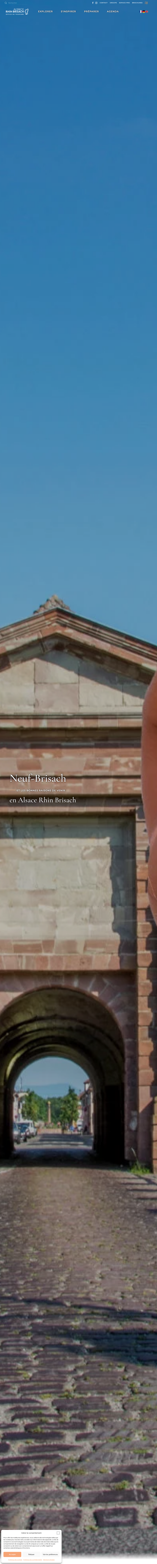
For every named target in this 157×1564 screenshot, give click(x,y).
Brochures (137, 3)
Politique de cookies (15, 1560)
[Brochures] (146, 3)
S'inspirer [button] (68, 11)
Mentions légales (49, 1560)
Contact (104, 3)
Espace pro (124, 3)
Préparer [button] (91, 11)
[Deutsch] (143, 11)
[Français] (140, 11)
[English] (146, 11)
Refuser (31, 1554)
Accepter (12, 1554)
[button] (58, 1533)
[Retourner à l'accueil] (19, 11)
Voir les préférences (50, 1554)
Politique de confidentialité (32, 1560)
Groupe (113, 3)
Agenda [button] (113, 11)
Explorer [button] (45, 11)
